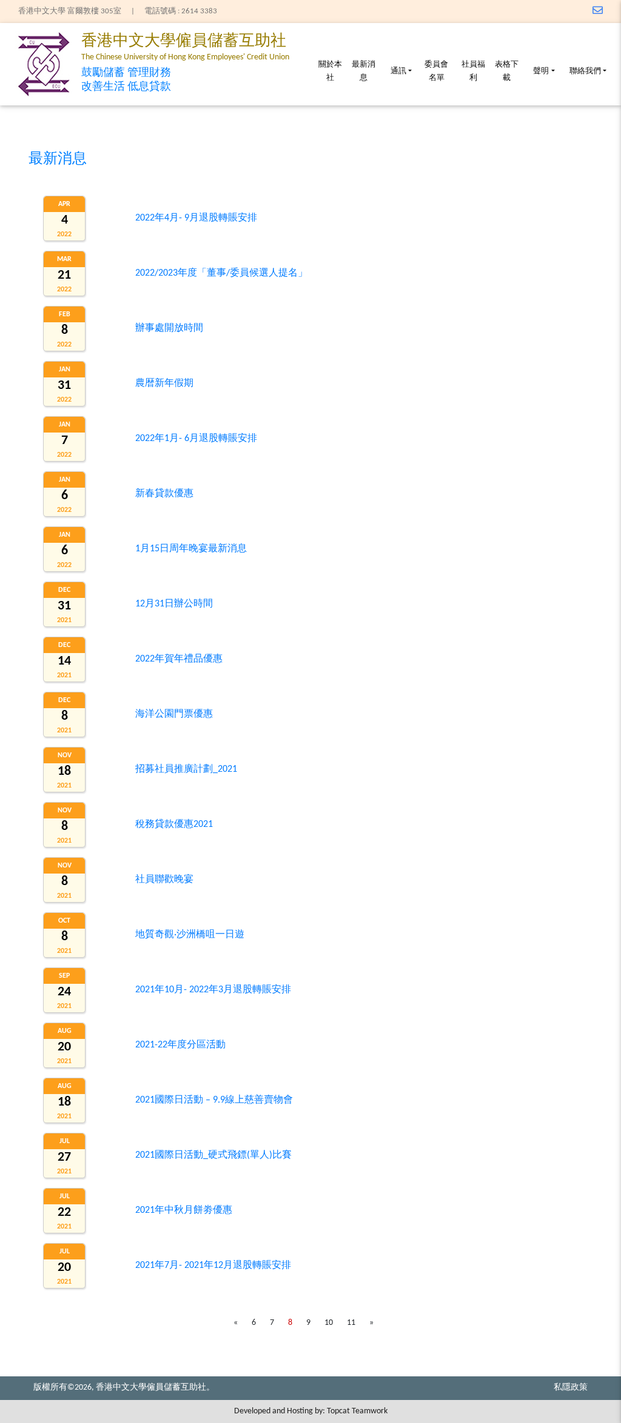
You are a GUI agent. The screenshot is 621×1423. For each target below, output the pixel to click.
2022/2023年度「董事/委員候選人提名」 (221, 273)
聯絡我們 (585, 71)
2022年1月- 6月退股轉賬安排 (196, 438)
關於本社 (330, 71)
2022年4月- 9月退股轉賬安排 (196, 218)
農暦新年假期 (164, 383)
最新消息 (363, 71)
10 (328, 1322)
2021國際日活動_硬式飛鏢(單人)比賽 (213, 1155)
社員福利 (473, 71)
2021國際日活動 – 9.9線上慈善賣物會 (214, 1100)
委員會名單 (436, 71)
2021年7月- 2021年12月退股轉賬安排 (213, 1265)
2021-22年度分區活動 (180, 1045)
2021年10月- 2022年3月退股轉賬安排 (213, 990)
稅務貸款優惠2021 (174, 824)
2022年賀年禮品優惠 (179, 659)
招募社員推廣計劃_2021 (186, 769)
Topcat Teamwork (357, 1411)
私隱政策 (571, 1387)
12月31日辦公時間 (174, 604)
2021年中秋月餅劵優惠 (183, 1210)
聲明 (541, 71)
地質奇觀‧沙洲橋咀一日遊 (189, 935)
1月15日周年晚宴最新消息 (191, 549)
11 (351, 1322)
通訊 (398, 71)
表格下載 (507, 71)
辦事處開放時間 (169, 328)
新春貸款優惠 (164, 494)
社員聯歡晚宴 (164, 879)
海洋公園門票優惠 (174, 714)
